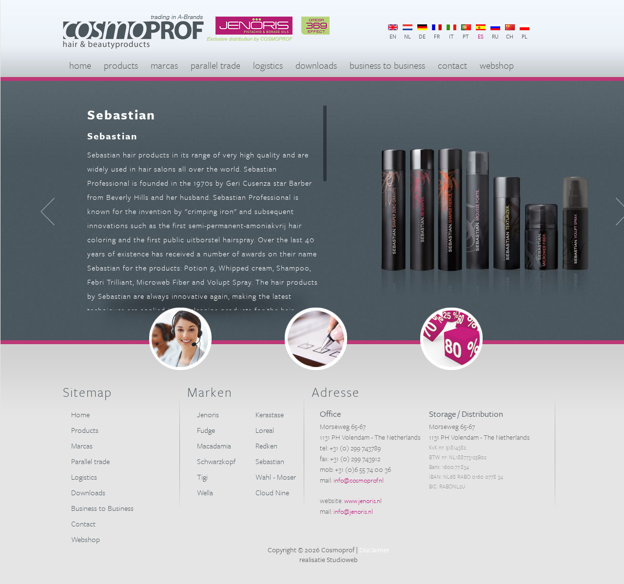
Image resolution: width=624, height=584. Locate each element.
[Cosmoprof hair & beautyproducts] (134, 46)
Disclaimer (374, 550)
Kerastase (269, 414)
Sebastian (269, 461)
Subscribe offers (451, 339)
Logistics (268, 65)
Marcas (164, 65)
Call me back (180, 339)
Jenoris (208, 414)
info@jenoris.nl (353, 511)
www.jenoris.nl (363, 501)
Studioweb (342, 559)
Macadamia (214, 445)
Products (121, 65)
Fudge (206, 430)
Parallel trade (215, 65)
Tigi (202, 476)
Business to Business (387, 65)
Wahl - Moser (275, 476)
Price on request (316, 339)
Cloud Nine (272, 492)
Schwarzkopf (216, 461)
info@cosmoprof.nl (358, 480)
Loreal (264, 430)
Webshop (497, 65)
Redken (266, 445)
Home (80, 65)
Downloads (316, 65)
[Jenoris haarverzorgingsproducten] (276, 46)
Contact (452, 65)
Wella (205, 492)
